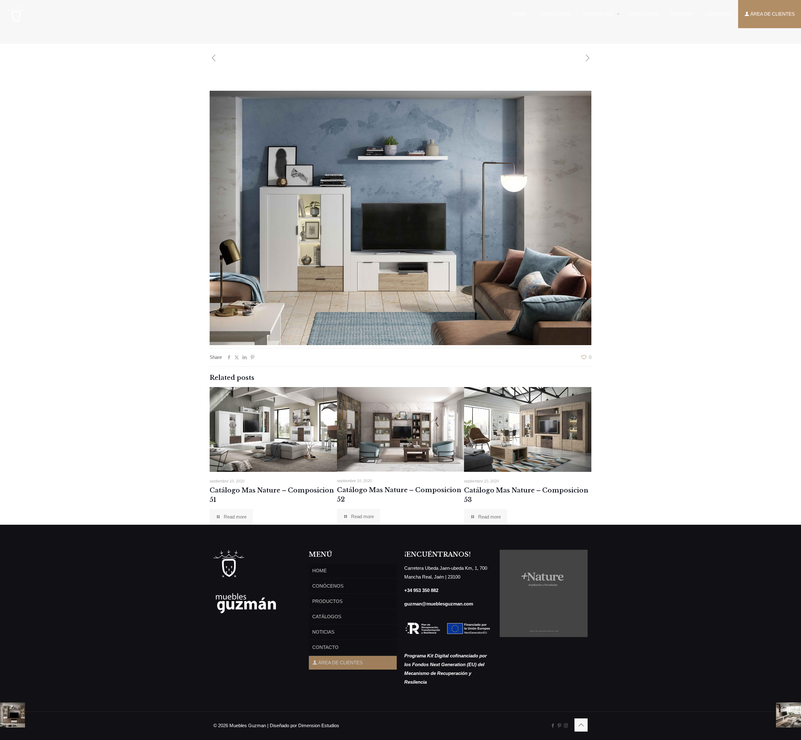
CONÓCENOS (328, 586)
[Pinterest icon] (559, 725)
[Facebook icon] (552, 725)
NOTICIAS (323, 632)
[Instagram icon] (566, 725)
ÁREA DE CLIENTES (340, 662)
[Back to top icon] (581, 725)
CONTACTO (325, 647)
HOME (319, 570)
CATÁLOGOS (326, 616)
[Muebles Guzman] (16, 14)
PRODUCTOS (327, 601)
